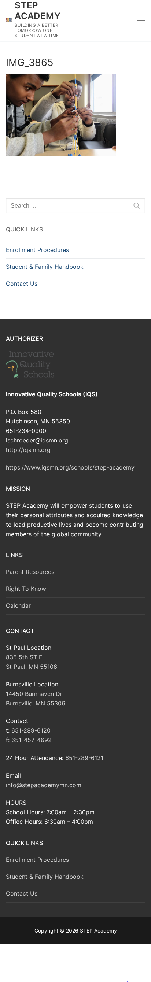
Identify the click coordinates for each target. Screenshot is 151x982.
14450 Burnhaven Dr (34, 693)
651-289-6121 (84, 757)
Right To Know (26, 588)
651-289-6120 (31, 730)
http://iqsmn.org (28, 449)
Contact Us (21, 283)
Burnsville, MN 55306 (35, 703)
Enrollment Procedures (37, 249)
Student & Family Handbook (45, 266)
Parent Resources (30, 571)
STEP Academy (37, 10)
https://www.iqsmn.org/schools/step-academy (70, 467)
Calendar (18, 605)
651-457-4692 (31, 740)
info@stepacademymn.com (43, 785)
